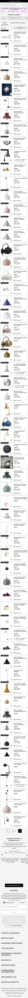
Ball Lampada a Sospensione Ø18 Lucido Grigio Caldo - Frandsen (20, 578)
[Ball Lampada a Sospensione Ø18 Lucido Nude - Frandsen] (14, 262)
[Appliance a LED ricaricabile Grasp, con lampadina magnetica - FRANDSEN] (14, 170)
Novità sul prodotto (10, 982)
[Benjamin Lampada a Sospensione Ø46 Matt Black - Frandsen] (14, 662)
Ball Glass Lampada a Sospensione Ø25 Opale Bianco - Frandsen (20, 192)
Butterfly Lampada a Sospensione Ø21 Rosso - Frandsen (19, 112)
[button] (11, 41)
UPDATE (13, 11)
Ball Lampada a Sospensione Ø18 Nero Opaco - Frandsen (20, 737)
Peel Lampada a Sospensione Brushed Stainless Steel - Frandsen (20, 139)
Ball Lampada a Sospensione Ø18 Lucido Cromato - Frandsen (20, 125)
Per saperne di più (8, 977)
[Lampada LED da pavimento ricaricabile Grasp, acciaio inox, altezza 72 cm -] (14, 635)
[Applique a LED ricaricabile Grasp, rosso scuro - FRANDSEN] (14, 595)
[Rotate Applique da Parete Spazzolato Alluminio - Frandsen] (14, 382)
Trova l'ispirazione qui (13, 885)
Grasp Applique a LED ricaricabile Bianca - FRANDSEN (20, 285)
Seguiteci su (6, 960)
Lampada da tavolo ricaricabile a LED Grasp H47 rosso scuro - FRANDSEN (20, 99)
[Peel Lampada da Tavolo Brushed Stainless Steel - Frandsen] (14, 462)
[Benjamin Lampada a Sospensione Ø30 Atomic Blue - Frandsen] (14, 302)
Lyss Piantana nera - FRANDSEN (20, 178)
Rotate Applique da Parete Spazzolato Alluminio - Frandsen (20, 378)
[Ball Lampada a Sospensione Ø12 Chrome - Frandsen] (14, 529)
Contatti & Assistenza (10, 933)
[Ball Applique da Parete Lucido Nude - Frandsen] (14, 329)
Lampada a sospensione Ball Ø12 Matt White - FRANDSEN (20, 617)
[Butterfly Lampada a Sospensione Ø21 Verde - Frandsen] (14, 476)
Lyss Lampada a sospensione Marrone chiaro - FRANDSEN (20, 684)
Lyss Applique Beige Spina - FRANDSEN (19, 432)
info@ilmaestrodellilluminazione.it (14, 993)
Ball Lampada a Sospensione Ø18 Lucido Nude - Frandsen (20, 258)
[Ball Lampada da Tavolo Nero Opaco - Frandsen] (14, 768)
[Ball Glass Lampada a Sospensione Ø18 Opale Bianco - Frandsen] (14, 396)
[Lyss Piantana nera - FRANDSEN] (14, 183)
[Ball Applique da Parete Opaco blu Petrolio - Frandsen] (14, 422)
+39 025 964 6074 (22, 990)
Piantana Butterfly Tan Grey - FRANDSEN (20, 538)
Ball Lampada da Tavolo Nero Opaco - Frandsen (20, 764)
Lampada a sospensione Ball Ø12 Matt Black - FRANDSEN (20, 564)
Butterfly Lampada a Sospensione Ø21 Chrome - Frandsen (19, 724)
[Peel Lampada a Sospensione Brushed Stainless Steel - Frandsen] (14, 143)
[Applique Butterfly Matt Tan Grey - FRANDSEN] (14, 821)
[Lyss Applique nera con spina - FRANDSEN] (14, 156)
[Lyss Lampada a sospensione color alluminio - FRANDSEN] (14, 369)
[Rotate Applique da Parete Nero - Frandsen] (14, 449)
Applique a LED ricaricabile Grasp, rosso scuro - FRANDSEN (20, 591)
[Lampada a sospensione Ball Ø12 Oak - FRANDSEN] (14, 355)
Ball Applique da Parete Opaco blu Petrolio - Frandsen (20, 418)
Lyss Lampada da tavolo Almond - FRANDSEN (20, 405)
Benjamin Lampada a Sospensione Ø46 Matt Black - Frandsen (20, 658)
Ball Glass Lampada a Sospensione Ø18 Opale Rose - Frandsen (20, 205)
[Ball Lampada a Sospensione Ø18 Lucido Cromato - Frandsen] (14, 129)
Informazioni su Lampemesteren (8, 971)
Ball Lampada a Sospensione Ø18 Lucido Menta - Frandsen (20, 485)
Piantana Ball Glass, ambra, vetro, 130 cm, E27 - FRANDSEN (20, 777)
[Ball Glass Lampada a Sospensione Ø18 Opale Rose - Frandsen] (14, 209)
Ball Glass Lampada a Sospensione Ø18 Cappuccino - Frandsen (20, 72)
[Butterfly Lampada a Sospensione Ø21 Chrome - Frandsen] (14, 728)
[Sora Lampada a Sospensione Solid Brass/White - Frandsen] (14, 36)
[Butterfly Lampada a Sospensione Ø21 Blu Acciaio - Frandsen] (14, 715)
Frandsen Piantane (15, 18)
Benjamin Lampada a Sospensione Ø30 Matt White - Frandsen (20, 59)
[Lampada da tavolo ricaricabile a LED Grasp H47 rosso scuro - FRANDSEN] (14, 103)
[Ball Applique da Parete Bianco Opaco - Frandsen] (14, 276)
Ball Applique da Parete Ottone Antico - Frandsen (20, 338)
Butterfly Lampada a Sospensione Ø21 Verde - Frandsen (19, 471)
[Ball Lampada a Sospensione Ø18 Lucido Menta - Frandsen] (14, 489)
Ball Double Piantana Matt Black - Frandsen (19, 791)
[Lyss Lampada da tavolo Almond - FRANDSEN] (14, 409)
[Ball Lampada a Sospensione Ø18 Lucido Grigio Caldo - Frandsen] (14, 582)
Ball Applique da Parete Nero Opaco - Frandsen (20, 245)
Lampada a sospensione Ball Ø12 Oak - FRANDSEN (20, 351)
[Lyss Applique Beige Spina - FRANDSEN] (14, 436)
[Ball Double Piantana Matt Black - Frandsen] (14, 795)
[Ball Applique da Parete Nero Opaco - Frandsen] (14, 249)
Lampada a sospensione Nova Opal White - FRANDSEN (20, 85)
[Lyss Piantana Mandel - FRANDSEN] (14, 675)
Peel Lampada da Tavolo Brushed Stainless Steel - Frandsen (19, 458)
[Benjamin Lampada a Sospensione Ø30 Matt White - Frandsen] (14, 63)
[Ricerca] (24, 4)
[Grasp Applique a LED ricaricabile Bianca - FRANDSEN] (14, 289)
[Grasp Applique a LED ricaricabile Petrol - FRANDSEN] (14, 648)
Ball (3, 18)
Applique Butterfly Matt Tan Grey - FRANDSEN (20, 817)
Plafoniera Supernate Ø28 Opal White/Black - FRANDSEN (20, 604)
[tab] (14, 933)
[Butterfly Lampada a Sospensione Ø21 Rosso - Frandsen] (14, 116)
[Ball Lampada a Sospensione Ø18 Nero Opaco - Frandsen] (14, 741)
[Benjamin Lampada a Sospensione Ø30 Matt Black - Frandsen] (14, 755)
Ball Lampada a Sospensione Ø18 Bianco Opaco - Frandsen (20, 311)
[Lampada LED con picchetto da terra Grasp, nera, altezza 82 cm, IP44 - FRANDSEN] (14, 50)
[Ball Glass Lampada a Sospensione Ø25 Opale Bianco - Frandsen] (14, 196)
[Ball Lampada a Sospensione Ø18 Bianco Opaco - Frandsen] (14, 316)
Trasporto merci (8, 965)
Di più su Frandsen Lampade (18, 22)
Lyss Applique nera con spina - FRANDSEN (20, 152)
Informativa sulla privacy (17, 925)
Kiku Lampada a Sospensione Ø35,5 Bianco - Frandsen (20, 511)
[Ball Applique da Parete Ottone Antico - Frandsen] (14, 342)
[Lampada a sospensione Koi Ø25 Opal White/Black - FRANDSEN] (14, 555)
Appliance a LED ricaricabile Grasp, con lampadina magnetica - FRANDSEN (19, 165)
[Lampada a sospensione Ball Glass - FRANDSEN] (14, 701)
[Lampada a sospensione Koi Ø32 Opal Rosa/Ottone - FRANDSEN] (14, 502)
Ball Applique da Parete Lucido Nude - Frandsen (20, 325)
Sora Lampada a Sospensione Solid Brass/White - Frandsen (20, 32)
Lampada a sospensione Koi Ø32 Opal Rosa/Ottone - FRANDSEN (20, 498)
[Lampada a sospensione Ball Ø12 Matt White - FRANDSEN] (14, 622)
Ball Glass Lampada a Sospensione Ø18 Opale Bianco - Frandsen (20, 392)
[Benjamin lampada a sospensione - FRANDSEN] (14, 223)
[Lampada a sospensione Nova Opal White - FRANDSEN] (14, 90)
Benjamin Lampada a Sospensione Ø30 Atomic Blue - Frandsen (20, 298)
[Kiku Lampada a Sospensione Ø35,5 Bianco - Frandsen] (14, 515)
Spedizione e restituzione (11, 943)
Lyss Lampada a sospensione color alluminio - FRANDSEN (20, 365)
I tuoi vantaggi (7, 948)
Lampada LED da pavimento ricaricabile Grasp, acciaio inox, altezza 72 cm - (20, 631)
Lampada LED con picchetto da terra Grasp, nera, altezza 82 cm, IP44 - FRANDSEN (20, 46)
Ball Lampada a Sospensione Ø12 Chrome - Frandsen (20, 524)
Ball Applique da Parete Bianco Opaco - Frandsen (20, 272)
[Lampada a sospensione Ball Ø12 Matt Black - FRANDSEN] (14, 568)
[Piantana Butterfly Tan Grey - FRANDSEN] (14, 542)
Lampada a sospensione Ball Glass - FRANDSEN (20, 697)
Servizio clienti (7, 938)
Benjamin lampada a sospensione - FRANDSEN (19, 219)
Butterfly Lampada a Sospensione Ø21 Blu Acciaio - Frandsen (20, 711)
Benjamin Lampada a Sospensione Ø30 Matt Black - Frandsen (20, 750)
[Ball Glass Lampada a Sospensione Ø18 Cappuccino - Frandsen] (14, 76)
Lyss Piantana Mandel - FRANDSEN (18, 671)
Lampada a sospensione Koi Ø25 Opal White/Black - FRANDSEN (20, 551)
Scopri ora (15, 9)
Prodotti (5, 22)
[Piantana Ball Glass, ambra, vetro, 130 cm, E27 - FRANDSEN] (14, 781)
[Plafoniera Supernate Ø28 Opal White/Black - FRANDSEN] (14, 608)
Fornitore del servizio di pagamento (11, 954)
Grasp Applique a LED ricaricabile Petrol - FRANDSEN (20, 644)
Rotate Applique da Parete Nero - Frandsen (20, 445)
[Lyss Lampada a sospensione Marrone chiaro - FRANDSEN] (14, 688)
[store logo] (10, 4)
